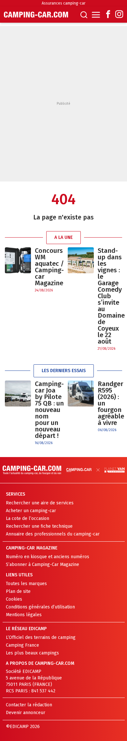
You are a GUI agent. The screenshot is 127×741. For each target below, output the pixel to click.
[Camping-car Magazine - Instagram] (119, 14)
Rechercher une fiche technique (39, 526)
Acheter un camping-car (31, 510)
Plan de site (18, 591)
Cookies (14, 599)
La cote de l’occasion (27, 518)
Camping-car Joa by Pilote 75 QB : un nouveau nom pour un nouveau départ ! (49, 410)
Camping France (22, 645)
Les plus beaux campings (32, 653)
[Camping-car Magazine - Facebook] (108, 14)
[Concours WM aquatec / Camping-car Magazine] (18, 270)
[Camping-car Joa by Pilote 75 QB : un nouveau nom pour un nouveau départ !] (18, 413)
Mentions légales (24, 615)
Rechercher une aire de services (40, 503)
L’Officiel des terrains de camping (41, 637)
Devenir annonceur (25, 712)
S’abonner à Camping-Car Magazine (42, 564)
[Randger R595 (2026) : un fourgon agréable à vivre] (81, 407)
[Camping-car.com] (36, 15)
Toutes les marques (26, 583)
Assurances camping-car (63, 3)
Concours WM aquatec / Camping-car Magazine (49, 267)
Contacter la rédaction (29, 705)
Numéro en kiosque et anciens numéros (47, 556)
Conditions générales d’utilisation (40, 607)
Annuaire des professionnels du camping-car (53, 534)
